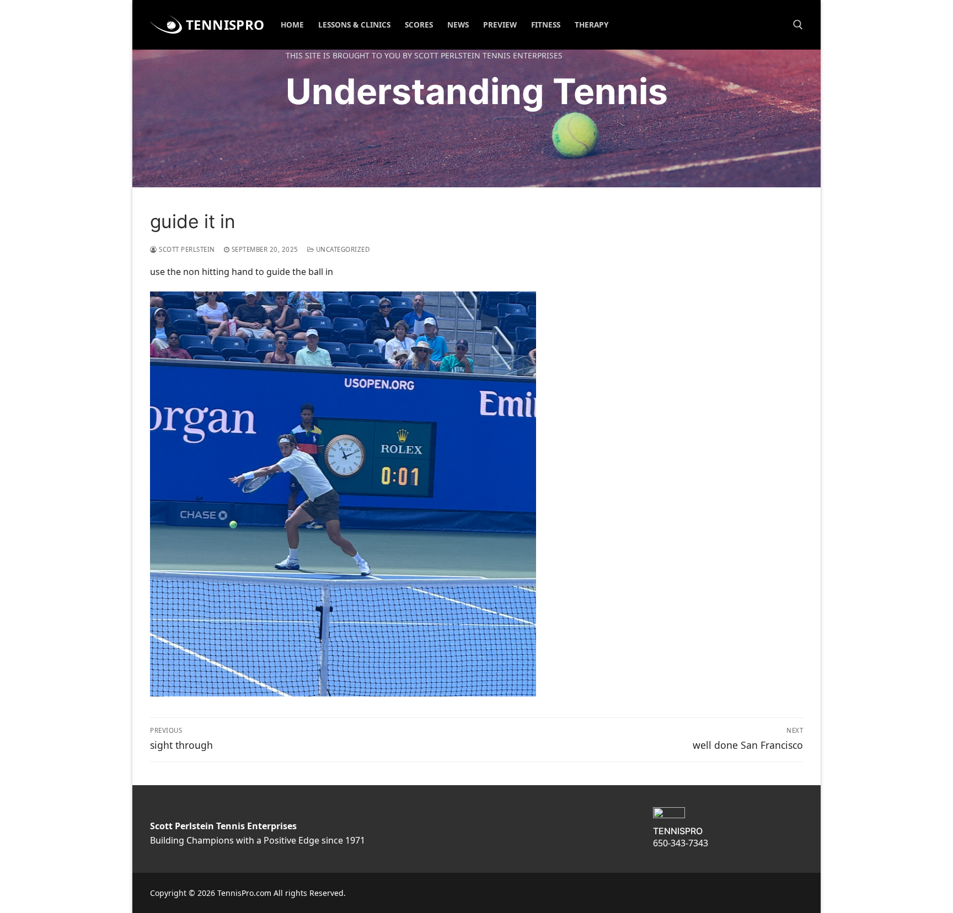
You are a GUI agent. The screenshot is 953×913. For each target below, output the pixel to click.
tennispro (225, 25)
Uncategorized (342, 249)
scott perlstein (186, 249)
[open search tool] (798, 25)
